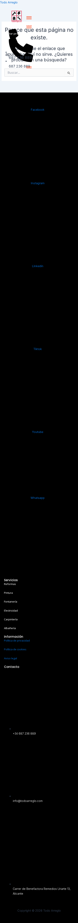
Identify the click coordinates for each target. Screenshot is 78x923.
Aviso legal (10, 658)
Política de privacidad (17, 640)
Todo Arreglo (9, 2)
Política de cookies (15, 649)
